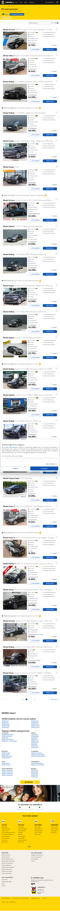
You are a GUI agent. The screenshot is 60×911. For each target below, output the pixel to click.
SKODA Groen (35, 741)
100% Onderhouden (7, 873)
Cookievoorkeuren (35, 898)
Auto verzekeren (6, 838)
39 (34, 699)
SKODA (3, 17)
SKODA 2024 (34, 773)
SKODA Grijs (34, 739)
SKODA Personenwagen (37, 765)
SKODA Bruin (34, 738)
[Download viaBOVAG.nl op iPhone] (32, 884)
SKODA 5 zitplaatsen (7, 773)
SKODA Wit (34, 744)
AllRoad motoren (39, 830)
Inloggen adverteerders (37, 855)
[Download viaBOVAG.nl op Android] (34, 884)
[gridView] (57, 23)
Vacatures (44, 898)
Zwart (8, 17)
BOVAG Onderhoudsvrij (7, 859)
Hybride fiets (21, 838)
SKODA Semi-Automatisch (38, 756)
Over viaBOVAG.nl (6, 898)
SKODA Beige (34, 734)
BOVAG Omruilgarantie (7, 863)
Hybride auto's (5, 830)
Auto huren (4, 840)
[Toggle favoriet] (56, 29)
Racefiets (20, 834)
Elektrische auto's (6, 829)
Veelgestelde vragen (7, 881)
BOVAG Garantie (6, 857)
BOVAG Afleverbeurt (7, 865)
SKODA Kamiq (5, 724)
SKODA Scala (5, 727)
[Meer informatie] (53, 23)
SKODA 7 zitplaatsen (7, 775)
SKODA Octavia (35, 725)
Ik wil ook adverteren (36, 857)
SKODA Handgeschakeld (37, 754)
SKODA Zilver (34, 746)
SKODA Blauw (35, 736)
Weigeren (15, 468)
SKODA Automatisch (36, 753)
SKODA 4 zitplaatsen (7, 772)
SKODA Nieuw (5, 763)
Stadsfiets (20, 832)
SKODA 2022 (34, 776)
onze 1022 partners (12, 447)
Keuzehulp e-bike (22, 840)
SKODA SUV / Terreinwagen (9, 741)
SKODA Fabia (34, 722)
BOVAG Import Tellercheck (8, 861)
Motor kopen (38, 827)
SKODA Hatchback (7, 736)
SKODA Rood (34, 742)
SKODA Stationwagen (7, 739)
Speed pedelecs (22, 830)
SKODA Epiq (5, 722)
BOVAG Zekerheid (6, 855)
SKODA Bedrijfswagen (8, 734)
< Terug (3, 6)
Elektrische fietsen (22, 829)
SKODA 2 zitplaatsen (7, 770)
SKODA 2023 (34, 775)
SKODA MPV (5, 738)
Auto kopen (4, 827)
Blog (3, 883)
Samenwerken (34, 859)
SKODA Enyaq (35, 721)
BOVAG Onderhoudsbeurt (8, 867)
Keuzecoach (5, 842)
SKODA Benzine (6, 753)
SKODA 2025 (34, 772)
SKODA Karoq (35, 724)
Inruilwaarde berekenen (8, 834)
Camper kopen (54, 827)
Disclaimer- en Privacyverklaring (21, 898)
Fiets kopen (21, 827)
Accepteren (44, 468)
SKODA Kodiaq (6, 725)
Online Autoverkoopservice (8, 832)
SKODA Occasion (6, 765)
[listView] (55, 23)
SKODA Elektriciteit (7, 756)
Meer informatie (50, 464)
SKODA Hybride (6, 757)
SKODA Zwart (34, 747)
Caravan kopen (54, 829)
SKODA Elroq (5, 721)
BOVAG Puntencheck (7, 869)
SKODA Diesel (5, 754)
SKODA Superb (35, 727)
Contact (33, 861)
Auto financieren (6, 836)
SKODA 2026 (34, 770)
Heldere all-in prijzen (7, 871)
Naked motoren (38, 829)
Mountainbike (21, 836)
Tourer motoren (38, 832)
